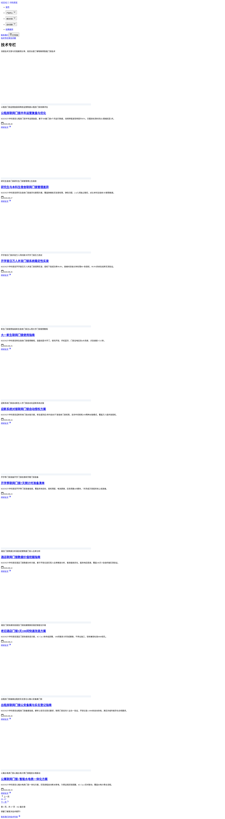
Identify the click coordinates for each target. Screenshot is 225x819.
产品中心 (10, 13)
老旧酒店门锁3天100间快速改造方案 (23, 631)
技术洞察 (10, 25)
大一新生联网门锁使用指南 (18, 335)
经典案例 (9, 29)
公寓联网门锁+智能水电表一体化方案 (24, 779)
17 (5, 799)
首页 (7, 7)
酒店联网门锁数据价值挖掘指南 (20, 557)
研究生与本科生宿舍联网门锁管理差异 (25, 187)
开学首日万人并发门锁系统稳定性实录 (25, 260)
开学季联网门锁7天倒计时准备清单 (23, 483)
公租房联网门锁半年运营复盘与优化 (23, 113)
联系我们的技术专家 (9, 817)
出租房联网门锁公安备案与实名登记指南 (26, 705)
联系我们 (4, 35)
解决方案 (10, 19)
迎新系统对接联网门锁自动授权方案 (23, 409)
